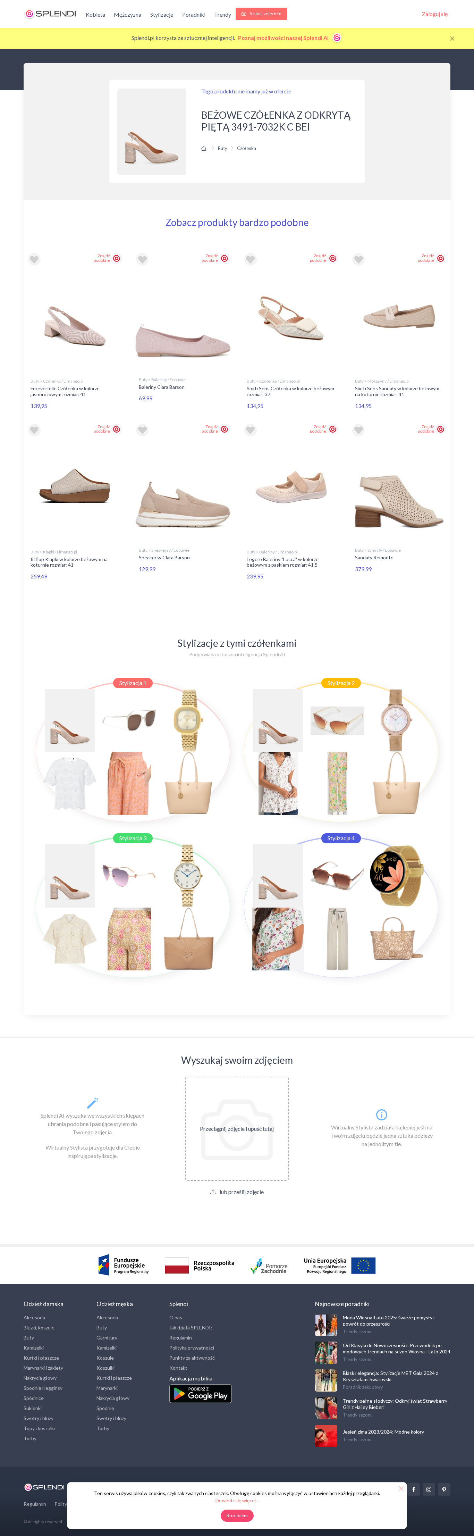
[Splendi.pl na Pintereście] (444, 1489)
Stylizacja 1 (132, 682)
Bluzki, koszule (39, 1327)
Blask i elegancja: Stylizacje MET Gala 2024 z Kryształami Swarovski (390, 1376)
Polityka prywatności (191, 1348)
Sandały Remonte (374, 557)
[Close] (452, 38)
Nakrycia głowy (40, 1378)
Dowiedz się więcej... (237, 1500)
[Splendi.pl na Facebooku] (413, 1489)
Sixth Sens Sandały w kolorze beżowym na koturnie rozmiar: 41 (397, 391)
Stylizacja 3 (132, 838)
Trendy (222, 14)
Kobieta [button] (95, 14)
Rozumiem (237, 1515)
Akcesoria (34, 1317)
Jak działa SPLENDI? (191, 1327)
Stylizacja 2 (341, 682)
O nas (175, 1317)
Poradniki (193, 14)
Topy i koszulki (39, 1428)
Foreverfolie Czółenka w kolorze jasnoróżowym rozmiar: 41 (65, 391)
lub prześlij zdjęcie (241, 1191)
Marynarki (107, 1388)
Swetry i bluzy (38, 1418)
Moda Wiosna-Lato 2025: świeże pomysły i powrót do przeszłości (388, 1320)
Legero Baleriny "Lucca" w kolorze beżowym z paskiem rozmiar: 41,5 (283, 562)
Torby (30, 1438)
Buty (222, 148)
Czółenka (246, 148)
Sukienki (33, 1408)
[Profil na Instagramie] (429, 1489)
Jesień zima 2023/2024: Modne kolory (383, 1432)
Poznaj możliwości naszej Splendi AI (284, 37)
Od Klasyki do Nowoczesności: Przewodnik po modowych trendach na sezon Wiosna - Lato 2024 (396, 1348)
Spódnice (34, 1398)
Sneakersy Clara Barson (164, 557)
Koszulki (105, 1368)
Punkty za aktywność (192, 1358)
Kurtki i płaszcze (41, 1358)
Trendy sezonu (358, 1331)
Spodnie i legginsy (43, 1388)
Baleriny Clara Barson (162, 387)
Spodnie (105, 1408)
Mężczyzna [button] (127, 14)
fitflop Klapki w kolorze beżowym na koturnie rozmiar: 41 (69, 562)
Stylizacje (161, 14)
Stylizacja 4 (341, 838)
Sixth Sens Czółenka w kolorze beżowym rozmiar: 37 (290, 391)
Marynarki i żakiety (43, 1368)
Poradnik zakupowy (363, 1387)
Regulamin (180, 1338)
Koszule (105, 1358)
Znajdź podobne (102, 258)
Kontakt (178, 1368)
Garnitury (106, 1338)
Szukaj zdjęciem (265, 13)
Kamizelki (34, 1348)
